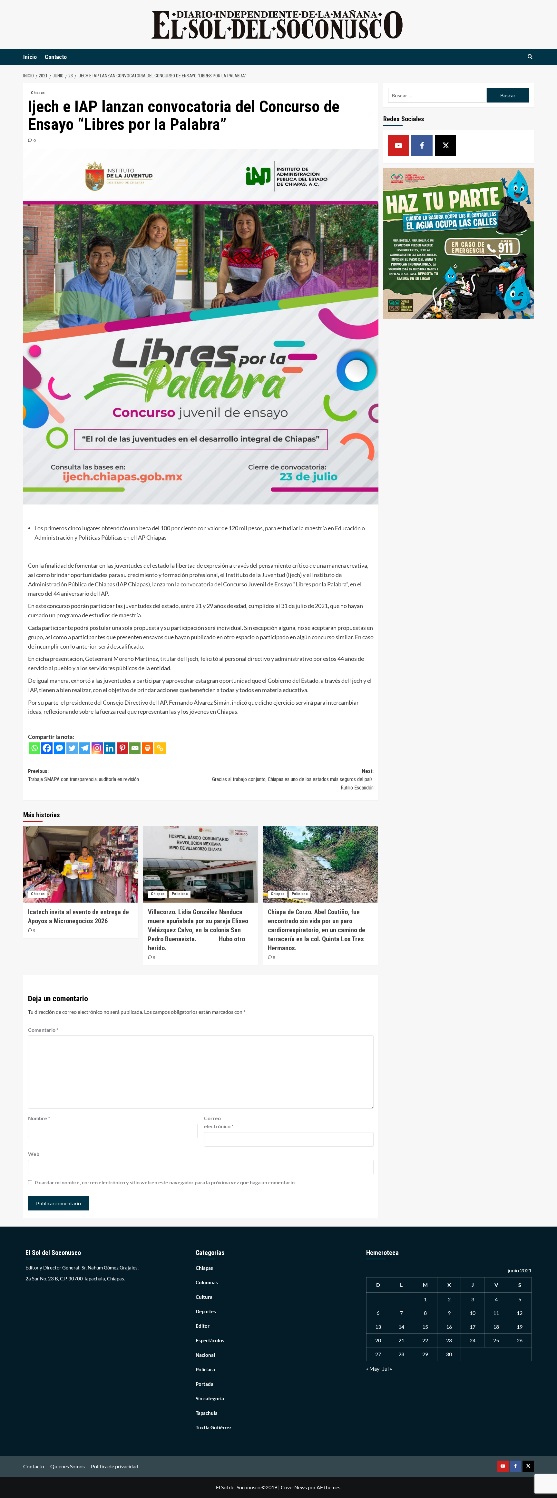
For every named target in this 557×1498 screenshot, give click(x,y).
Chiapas (37, 93)
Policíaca (180, 894)
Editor (203, 1326)
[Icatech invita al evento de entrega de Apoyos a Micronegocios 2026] (80, 864)
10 (472, 1313)
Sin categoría (210, 1398)
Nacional (205, 1355)
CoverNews (294, 1487)
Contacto (56, 57)
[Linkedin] (109, 748)
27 (378, 1354)
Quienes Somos (67, 1466)
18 (496, 1327)
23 (449, 1340)
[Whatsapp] (34, 748)
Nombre (39, 1118)
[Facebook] (47, 748)
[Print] (147, 748)
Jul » (387, 1369)
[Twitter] (72, 748)
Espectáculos (210, 1340)
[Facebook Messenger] (59, 748)
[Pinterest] (122, 748)
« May (372, 1369)
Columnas (207, 1282)
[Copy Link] (160, 748)
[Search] (530, 57)
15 (425, 1327)
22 (425, 1340)
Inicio (30, 57)
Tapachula (207, 1413)
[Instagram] (97, 748)
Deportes (206, 1311)
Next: (293, 779)
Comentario (43, 1030)
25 (496, 1340)
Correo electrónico (218, 1122)
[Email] (135, 748)
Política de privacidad (114, 1466)
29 (425, 1354)
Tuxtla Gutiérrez (213, 1427)
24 (472, 1340)
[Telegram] (84, 748)
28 (401, 1354)
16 (449, 1327)
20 (378, 1340)
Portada (204, 1384)
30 (449, 1354)
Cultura (204, 1297)
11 (496, 1313)
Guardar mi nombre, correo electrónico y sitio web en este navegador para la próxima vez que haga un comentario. (165, 1182)
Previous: (83, 775)
